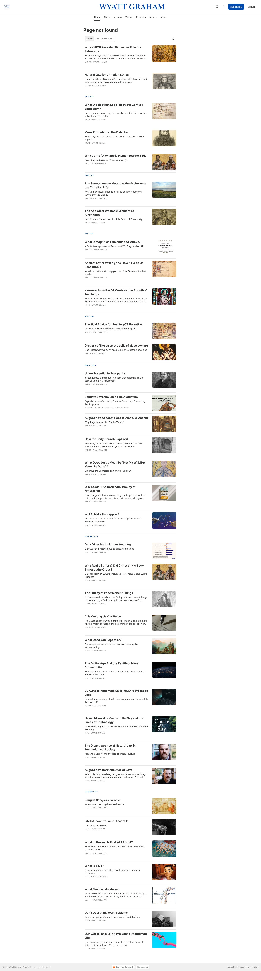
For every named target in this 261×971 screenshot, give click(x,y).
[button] (97, 17)
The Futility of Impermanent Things (109, 593)
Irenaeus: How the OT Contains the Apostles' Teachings (116, 292)
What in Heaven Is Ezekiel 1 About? (109, 842)
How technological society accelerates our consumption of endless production (115, 673)
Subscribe (236, 6)
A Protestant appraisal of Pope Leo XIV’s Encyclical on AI (114, 246)
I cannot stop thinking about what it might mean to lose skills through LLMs (116, 700)
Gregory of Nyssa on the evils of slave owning (116, 345)
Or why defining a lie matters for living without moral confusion (112, 871)
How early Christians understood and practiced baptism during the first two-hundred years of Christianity (113, 445)
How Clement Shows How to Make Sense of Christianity (113, 219)
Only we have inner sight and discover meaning (109, 548)
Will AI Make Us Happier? (102, 514)
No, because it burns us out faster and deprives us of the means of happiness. (114, 520)
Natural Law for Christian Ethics (107, 74)
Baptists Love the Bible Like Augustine (111, 397)
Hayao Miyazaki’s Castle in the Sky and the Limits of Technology (114, 720)
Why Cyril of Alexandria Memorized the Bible (115, 155)
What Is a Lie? (94, 865)
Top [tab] (97, 38)
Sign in (252, 6)
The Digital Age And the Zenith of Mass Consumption (112, 665)
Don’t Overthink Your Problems (106, 912)
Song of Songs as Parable (102, 800)
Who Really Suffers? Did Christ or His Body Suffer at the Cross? (114, 567)
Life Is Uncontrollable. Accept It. (107, 821)
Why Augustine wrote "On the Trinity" (104, 422)
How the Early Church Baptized (106, 439)
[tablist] (100, 39)
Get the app (142, 967)
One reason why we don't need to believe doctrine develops (116, 349)
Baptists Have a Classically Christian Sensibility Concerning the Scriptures (115, 403)
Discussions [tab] (107, 38)
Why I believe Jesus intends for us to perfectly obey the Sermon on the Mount (113, 193)
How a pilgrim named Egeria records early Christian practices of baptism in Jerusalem (116, 114)
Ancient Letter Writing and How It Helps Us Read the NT (114, 265)
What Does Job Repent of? (103, 640)
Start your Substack (124, 967)
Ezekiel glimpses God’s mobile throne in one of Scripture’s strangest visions (115, 848)
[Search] (217, 7)
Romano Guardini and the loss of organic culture (110, 753)
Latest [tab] (89, 38)
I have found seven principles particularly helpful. (110, 328)
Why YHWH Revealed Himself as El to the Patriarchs (113, 49)
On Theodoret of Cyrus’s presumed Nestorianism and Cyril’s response (116, 575)
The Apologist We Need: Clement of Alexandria (109, 213)
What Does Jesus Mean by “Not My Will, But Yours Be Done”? (115, 464)
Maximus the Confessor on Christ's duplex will (109, 470)
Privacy (26, 967)
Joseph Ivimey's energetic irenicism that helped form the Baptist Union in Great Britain (114, 379)
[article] (130, 56)
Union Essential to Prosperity (105, 373)
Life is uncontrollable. (96, 825)
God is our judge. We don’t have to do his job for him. (112, 916)
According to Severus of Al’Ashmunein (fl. (106, 159)
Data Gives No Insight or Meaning (108, 544)
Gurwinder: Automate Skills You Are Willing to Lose (116, 692)
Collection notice (44, 967)
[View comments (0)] (108, 357)
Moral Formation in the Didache (106, 132)
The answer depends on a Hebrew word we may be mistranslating (111, 646)
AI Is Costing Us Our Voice (103, 616)
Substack (230, 967)
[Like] (87, 388)
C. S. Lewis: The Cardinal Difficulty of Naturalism (110, 489)
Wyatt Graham (100, 62)
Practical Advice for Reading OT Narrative (113, 324)
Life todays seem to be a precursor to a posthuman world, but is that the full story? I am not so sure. (115, 943)
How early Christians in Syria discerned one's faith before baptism (114, 138)
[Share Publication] (224, 7)
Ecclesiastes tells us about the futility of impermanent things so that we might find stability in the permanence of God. (116, 599)
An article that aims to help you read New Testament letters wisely (115, 273)
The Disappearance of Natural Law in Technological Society (110, 747)
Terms (32, 967)
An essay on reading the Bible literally (104, 804)
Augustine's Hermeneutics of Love (108, 770)
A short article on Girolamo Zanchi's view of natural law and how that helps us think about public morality (116, 80)
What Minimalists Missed (102, 889)
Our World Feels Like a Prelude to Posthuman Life (116, 936)
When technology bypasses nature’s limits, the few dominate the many (116, 728)
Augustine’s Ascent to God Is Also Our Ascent (116, 418)
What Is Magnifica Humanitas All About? (112, 242)
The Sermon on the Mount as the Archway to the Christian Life (115, 185)
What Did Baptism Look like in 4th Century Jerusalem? (114, 106)
